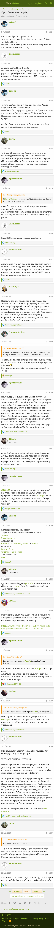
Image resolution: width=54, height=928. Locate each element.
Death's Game (7, 549)
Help (47, 918)
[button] (3, 3)
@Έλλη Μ (5, 490)
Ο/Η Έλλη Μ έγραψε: (11, 657)
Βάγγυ (12, 138)
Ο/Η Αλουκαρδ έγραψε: (12, 348)
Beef (3, 557)
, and (17, 432)
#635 (51, 610)
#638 (51, 746)
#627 (51, 259)
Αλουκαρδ (14, 286)
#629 (51, 342)
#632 (51, 485)
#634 (51, 579)
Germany (18, 543)
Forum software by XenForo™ (21, 926)
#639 (51, 833)
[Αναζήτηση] (50, 3)
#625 (51, 188)
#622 (51, 63)
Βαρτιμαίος (14, 53)
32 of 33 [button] (27, 891)
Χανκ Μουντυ (15, 249)
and (12, 171)
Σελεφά (12, 22)
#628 (51, 296)
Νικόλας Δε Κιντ (17, 332)
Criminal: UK (7, 543)
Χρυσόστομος (15, 178)
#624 (51, 148)
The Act (4, 535)
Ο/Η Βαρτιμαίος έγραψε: (13, 195)
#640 (51, 873)
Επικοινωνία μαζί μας (10, 918)
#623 (51, 100)
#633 (51, 525)
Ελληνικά (7, 915)
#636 (51, 650)
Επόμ (36, 891)
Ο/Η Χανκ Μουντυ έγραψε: (13, 839)
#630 (51, 392)
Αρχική (4, 921)
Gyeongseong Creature (11, 551)
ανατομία (41, 495)
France (35, 543)
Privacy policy (38, 918)
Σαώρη (12, 691)
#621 (51, 32)
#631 (51, 448)
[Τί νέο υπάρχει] (46, 3)
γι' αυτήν (29, 583)
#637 (51, 701)
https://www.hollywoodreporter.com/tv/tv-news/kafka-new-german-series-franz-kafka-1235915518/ (26, 627)
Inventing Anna (8, 538)
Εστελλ (12, 600)
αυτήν (38, 668)
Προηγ (17, 891)
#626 (51, 233)
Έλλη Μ (12, 439)
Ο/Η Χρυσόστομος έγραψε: (13, 707)
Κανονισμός (26, 918)
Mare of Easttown (11, 199)
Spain (25, 543)
